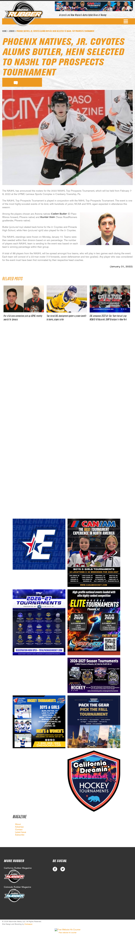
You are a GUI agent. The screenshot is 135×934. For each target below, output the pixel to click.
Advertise (19, 827)
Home (4, 31)
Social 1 (62, 869)
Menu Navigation (126, 21)
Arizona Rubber (23, 13)
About (18, 824)
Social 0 (55, 869)
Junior (11, 31)
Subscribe (19, 835)
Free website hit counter (67, 932)
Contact (18, 829)
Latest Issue (20, 832)
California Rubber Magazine (18, 868)
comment (16, 82)
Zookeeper (28, 924)
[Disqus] (67, 376)
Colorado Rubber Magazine (17, 887)
